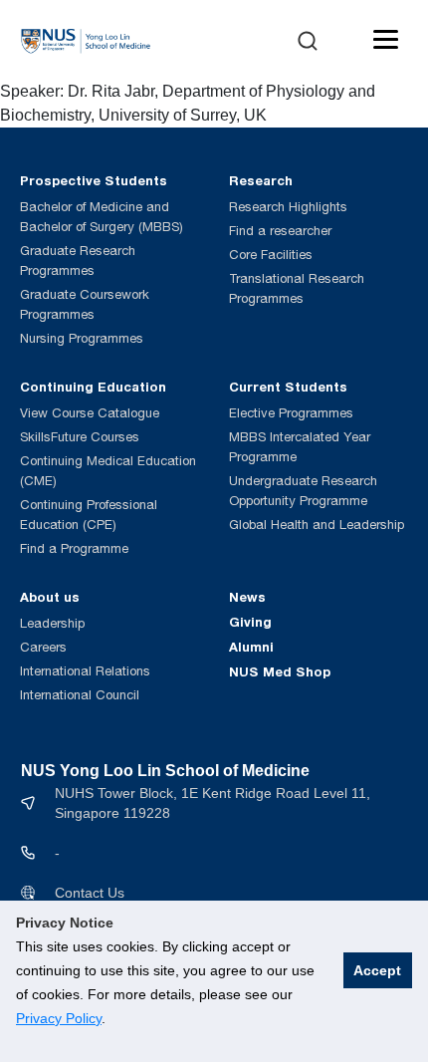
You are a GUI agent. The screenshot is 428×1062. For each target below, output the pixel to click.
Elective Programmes (291, 412)
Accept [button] (377, 970)
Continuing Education (93, 387)
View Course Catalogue (89, 412)
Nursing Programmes (81, 338)
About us (50, 597)
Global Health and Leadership (316, 524)
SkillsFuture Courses (79, 436)
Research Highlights (288, 206)
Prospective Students (93, 180)
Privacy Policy (59, 1018)
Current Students (288, 387)
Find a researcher (280, 230)
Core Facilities (271, 254)
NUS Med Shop (279, 671)
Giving (250, 622)
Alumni (251, 647)
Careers (43, 647)
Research (261, 180)
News (247, 597)
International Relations (85, 671)
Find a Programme (74, 548)
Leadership (52, 623)
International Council (79, 694)
